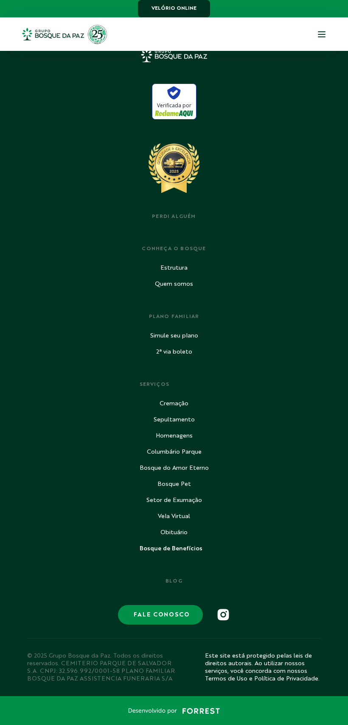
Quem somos (174, 284)
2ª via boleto (174, 352)
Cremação (174, 404)
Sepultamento (174, 420)
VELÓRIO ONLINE (174, 8)
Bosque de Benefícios (171, 549)
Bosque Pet (174, 484)
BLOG (174, 581)
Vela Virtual (174, 516)
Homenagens (174, 436)
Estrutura (174, 268)
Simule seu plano (174, 336)
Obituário (174, 532)
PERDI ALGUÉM (174, 216)
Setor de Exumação (174, 500)
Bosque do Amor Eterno (174, 468)
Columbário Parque (174, 452)
